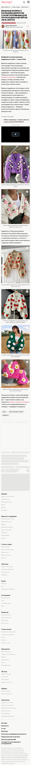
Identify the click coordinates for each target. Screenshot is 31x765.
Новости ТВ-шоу (6, 674)
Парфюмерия (5, 535)
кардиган (5, 415)
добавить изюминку (8, 77)
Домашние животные (7, 569)
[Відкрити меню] (28, 2)
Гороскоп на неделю (7, 705)
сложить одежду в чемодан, (19, 402)
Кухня (3, 581)
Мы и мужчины (5, 598)
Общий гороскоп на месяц (8, 708)
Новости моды (5, 547)
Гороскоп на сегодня (7, 702)
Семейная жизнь (6, 603)
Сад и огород (5, 572)
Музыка (3, 507)
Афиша (4, 688)
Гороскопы (5, 700)
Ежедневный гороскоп (7, 716)
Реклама (4, 731)
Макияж (3, 524)
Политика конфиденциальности (13, 734)
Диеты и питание (6, 530)
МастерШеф (5, 679)
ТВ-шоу (4, 671)
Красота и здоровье (9, 516)
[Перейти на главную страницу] (6, 2)
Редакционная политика (10, 737)
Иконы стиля (5, 552)
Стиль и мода (6, 544)
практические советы (16, 411)
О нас (3, 728)
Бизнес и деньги (6, 615)
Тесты (3, 637)
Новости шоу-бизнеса (7, 496)
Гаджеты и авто (5, 643)
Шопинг (3, 558)
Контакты (5, 726)
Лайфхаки (4, 575)
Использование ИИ (8, 739)
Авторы (4, 723)
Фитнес (3, 538)
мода (4, 411)
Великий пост (5, 660)
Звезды (4, 494)
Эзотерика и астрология (8, 632)
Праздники (5, 649)
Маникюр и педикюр (7, 527)
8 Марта (3, 657)
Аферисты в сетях (6, 682)
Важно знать (5, 623)
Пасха (3, 662)
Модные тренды (6, 555)
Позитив (3, 640)
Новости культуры (6, 694)
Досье (3, 504)
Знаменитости (5, 499)
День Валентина (6, 651)
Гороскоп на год (5, 711)
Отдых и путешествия (7, 634)
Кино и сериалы (6, 691)
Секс (2, 600)
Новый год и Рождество (8, 654)
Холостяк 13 (4, 677)
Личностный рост (6, 617)
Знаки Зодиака (5, 713)
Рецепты (4, 583)
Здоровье (4, 532)
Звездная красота (6, 502)
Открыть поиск (24, 2)
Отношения (5, 595)
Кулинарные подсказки (8, 589)
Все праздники (5, 665)
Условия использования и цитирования (11, 742)
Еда (2, 586)
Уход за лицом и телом (7, 519)
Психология (4, 620)
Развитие (4, 612)
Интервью (4, 510)
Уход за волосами (6, 521)
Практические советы (8, 23)
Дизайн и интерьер (6, 566)
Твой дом (4, 564)
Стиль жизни (6, 629)
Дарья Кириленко (11, 25)
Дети (2, 606)
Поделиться (28, 26)
